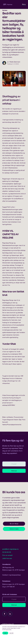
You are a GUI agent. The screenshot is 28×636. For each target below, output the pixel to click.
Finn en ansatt (7, 555)
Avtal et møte (14, 529)
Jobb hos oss (7, 558)
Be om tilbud (14, 523)
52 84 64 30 (6, 552)
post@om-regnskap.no (10, 549)
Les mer (11, 633)
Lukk (5, 633)
